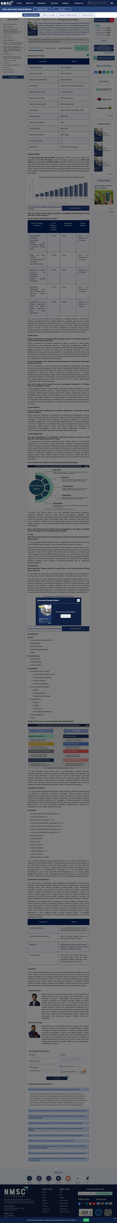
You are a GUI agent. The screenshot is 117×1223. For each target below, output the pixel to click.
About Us (29, 3)
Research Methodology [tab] (68, 15)
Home (19, 3)
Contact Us (78, 3)
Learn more (79, 1220)
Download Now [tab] (87, 15)
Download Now (65, 616)
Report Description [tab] (31, 15)
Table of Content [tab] (48, 15)
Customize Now (42, 9)
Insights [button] (65, 3)
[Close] (78, 600)
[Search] (89, 3)
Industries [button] (41, 3)
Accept (86, 1220)
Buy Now (62, 9)
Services (54, 3)
